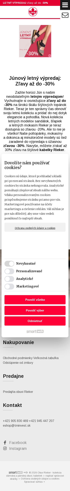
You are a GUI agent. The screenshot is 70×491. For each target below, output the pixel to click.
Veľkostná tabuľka (46, 358)
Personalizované (29, 271)
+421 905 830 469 (15, 421)
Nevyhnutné (26, 263)
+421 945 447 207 (41, 421)
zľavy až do (25, 2)
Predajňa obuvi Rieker (18, 391)
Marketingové (27, 286)
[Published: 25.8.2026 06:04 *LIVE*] (25, 472)
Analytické (24, 279)
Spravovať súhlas (33, 481)
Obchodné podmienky (17, 358)
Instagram (18, 448)
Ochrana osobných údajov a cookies (35, 228)
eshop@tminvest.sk (17, 425)
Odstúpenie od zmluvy (18, 362)
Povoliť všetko (35, 299)
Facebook (18, 442)
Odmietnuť (35, 321)
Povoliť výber (35, 310)
